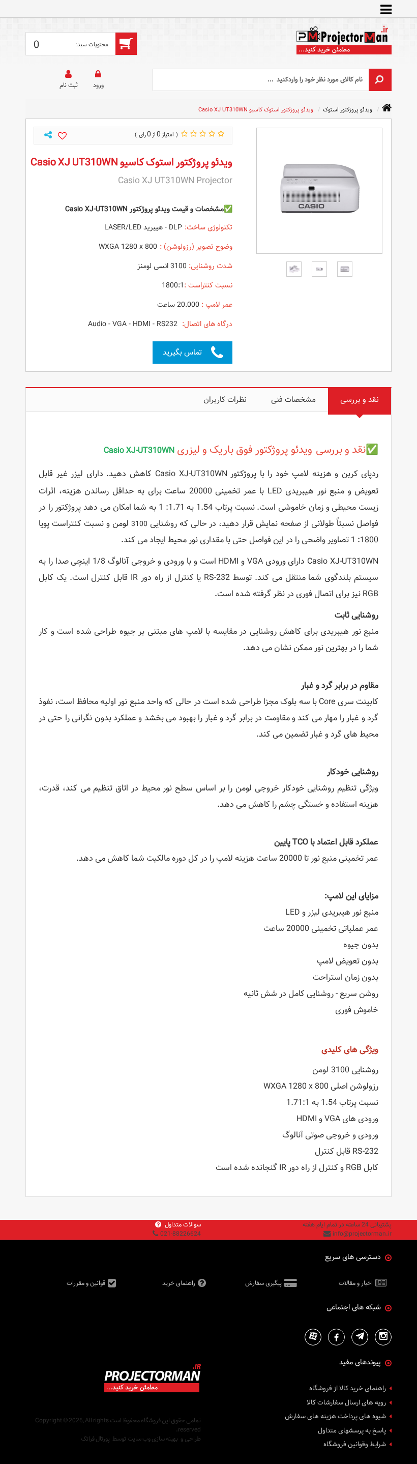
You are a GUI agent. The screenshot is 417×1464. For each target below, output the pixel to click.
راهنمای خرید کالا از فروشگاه (347, 1389)
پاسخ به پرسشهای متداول (352, 1431)
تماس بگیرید (182, 352)
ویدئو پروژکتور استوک (347, 109)
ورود (98, 85)
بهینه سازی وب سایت (153, 1438)
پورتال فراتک (95, 1438)
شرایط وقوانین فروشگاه (354, 1445)
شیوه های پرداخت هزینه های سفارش (335, 1417)
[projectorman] (343, 43)
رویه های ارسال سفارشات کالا (346, 1403)
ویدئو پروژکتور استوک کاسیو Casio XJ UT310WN (255, 109)
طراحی (193, 1438)
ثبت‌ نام (68, 85)
